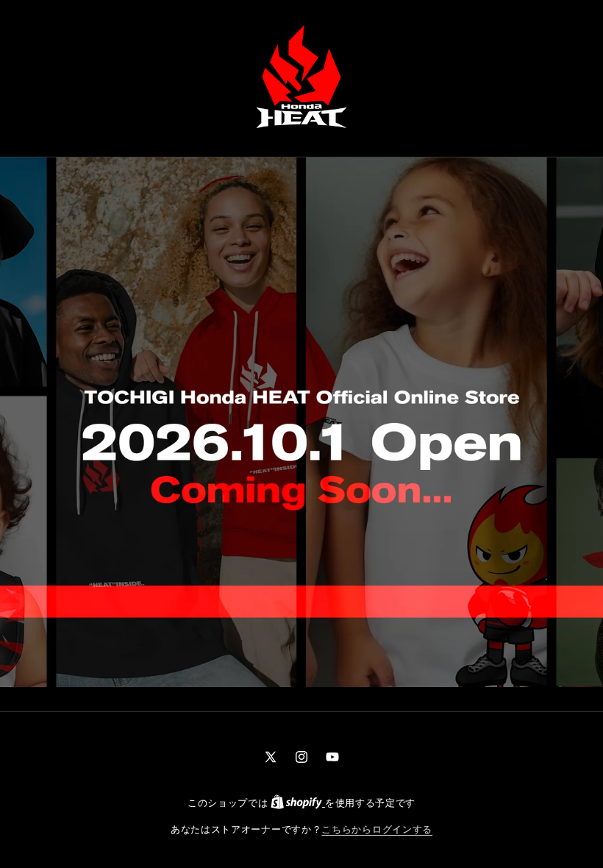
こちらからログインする (376, 829)
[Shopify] (298, 803)
